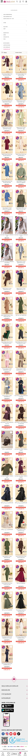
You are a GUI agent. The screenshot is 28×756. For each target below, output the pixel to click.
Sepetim (19, 754)
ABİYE (4, 34)
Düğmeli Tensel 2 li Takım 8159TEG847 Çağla (21, 128)
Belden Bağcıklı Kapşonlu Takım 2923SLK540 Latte (7, 316)
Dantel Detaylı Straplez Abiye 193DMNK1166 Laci (7, 664)
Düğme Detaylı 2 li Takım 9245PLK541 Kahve (7, 289)
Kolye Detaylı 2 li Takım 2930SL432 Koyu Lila (7, 423)
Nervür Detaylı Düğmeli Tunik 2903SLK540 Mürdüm (7, 75)
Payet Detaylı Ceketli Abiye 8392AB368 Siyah (21, 611)
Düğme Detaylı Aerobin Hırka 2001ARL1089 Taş (21, 155)
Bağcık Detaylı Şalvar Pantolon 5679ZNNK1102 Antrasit (21, 343)
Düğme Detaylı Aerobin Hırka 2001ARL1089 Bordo (7, 155)
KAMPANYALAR (6, 49)
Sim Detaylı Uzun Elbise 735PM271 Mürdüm (21, 477)
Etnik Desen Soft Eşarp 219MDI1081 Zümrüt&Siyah (7, 262)
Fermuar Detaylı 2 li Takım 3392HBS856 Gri (7, 396)
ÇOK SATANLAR (6, 47)
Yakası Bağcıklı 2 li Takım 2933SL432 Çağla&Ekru (21, 182)
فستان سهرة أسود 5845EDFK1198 (21, 502)
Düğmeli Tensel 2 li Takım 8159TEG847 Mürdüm (7, 128)
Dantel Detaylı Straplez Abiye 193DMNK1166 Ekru (21, 637)
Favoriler (8, 755)
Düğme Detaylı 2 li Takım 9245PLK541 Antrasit (21, 262)
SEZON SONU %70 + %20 (8, 18)
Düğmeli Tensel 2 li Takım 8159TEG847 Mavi (21, 101)
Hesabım (25, 755)
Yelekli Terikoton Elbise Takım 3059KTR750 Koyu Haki (21, 209)
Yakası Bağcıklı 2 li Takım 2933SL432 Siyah (21, 530)
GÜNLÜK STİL (6, 36)
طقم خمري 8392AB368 (21, 583)
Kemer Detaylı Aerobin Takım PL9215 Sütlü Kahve (21, 557)
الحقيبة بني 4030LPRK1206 (7, 449)
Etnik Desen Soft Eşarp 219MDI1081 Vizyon (21, 235)
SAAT (4, 28)
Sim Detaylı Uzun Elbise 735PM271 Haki (7, 477)
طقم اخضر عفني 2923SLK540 (21, 315)
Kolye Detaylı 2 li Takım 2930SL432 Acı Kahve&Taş (21, 423)
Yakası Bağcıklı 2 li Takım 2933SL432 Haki (7, 557)
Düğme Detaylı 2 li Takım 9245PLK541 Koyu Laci (21, 289)
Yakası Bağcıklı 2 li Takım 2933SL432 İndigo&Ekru (7, 209)
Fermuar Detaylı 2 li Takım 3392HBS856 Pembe (7, 369)
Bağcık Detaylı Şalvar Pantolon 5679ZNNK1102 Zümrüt (7, 343)
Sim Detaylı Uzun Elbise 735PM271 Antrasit (21, 450)
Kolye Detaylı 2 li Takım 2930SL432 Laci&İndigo (21, 396)
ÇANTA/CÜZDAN (6, 45)
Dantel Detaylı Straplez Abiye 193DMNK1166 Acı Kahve (7, 637)
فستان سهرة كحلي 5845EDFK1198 (7, 502)
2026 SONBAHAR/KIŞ (7, 14)
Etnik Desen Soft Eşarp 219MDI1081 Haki (7, 235)
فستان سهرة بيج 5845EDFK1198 (7, 529)
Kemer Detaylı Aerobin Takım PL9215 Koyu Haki (7, 584)
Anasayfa (3, 755)
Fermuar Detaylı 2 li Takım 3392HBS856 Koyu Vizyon (21, 369)
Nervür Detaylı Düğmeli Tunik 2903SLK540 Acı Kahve (7, 101)
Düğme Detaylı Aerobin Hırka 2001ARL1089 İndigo (7, 182)
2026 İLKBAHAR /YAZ (7, 16)
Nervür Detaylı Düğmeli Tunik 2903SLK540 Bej (21, 75)
